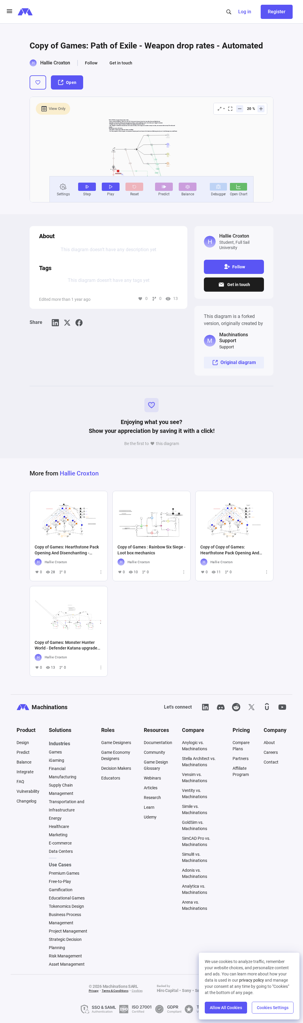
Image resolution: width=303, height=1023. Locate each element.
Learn (149, 807)
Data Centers (61, 851)
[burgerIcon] (9, 12)
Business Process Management (65, 918)
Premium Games (64, 873)
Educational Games (67, 898)
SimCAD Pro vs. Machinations (196, 841)
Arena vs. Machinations (194, 905)
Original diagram (238, 362)
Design (23, 742)
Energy (55, 818)
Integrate (25, 771)
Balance (24, 762)
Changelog (26, 801)
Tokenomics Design (66, 906)
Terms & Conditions (115, 990)
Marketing (58, 834)
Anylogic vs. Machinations (194, 745)
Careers (271, 752)
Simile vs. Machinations (194, 809)
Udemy (150, 817)
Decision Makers (116, 768)
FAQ (20, 781)
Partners (241, 758)
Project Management (68, 931)
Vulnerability (28, 791)
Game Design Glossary (156, 765)
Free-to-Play (60, 881)
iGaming (56, 760)
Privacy (94, 990)
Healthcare (59, 826)
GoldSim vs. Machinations (194, 825)
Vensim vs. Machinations (194, 777)
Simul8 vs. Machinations (194, 857)
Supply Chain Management (61, 789)
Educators (110, 778)
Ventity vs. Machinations (194, 793)
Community (154, 752)
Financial (57, 768)
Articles (150, 787)
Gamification (60, 889)
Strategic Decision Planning (65, 943)
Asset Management (67, 964)
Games (55, 752)
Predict (23, 752)
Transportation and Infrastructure (66, 805)
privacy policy (251, 980)
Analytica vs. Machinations (194, 889)
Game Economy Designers (115, 755)
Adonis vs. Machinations (194, 873)
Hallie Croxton (55, 63)
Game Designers (116, 742)
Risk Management (65, 956)
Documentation (158, 742)
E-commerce (60, 843)
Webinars (152, 778)
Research (152, 797)
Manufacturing (62, 776)
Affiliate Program (241, 771)
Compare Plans (241, 745)
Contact (271, 762)
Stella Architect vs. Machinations (199, 761)
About (269, 742)
